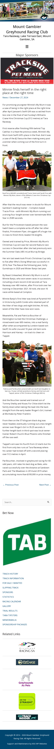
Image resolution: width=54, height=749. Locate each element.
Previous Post (11, 484)
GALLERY (7, 606)
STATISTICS (8, 596)
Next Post (45, 484)
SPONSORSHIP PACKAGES (15, 624)
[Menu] (27, 46)
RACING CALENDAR (12, 601)
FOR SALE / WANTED (12, 583)
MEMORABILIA (9, 620)
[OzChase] (27, 662)
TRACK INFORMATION (13, 578)
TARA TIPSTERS (10, 615)
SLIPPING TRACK (10, 587)
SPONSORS (8, 592)
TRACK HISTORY (10, 573)
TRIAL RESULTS (10, 610)
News (5, 97)
